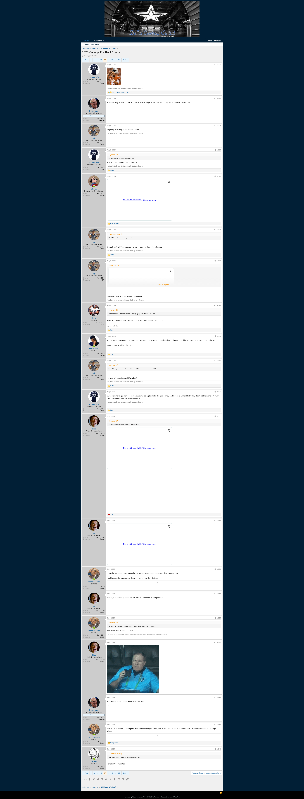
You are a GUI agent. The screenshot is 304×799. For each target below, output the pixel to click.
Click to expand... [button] (164, 285)
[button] (103, 40)
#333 (219, 521)
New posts (95, 44)
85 (119, 60)
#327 (219, 261)
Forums (87, 40)
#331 (219, 392)
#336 (219, 618)
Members (98, 40)
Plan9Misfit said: (114, 234)
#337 (219, 642)
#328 (219, 305)
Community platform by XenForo (141, 797)
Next (124, 60)
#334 (219, 569)
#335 (219, 594)
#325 (219, 176)
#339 (219, 725)
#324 (219, 150)
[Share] (214, 64)
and (114, 224)
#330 (219, 361)
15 (97, 60)
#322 (219, 98)
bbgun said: (113, 265)
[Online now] (94, 186)
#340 (219, 749)
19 (112, 60)
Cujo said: (112, 155)
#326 (219, 230)
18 (108, 60)
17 (105, 60)
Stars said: (112, 365)
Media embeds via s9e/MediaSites (170, 797)
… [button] (94, 60)
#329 (219, 336)
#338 (219, 697)
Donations (85, 44)
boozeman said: (114, 754)
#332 (219, 416)
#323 (219, 126)
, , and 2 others (121, 92)
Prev (86, 60)
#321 (219, 65)
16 (101, 60)
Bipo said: (112, 623)
